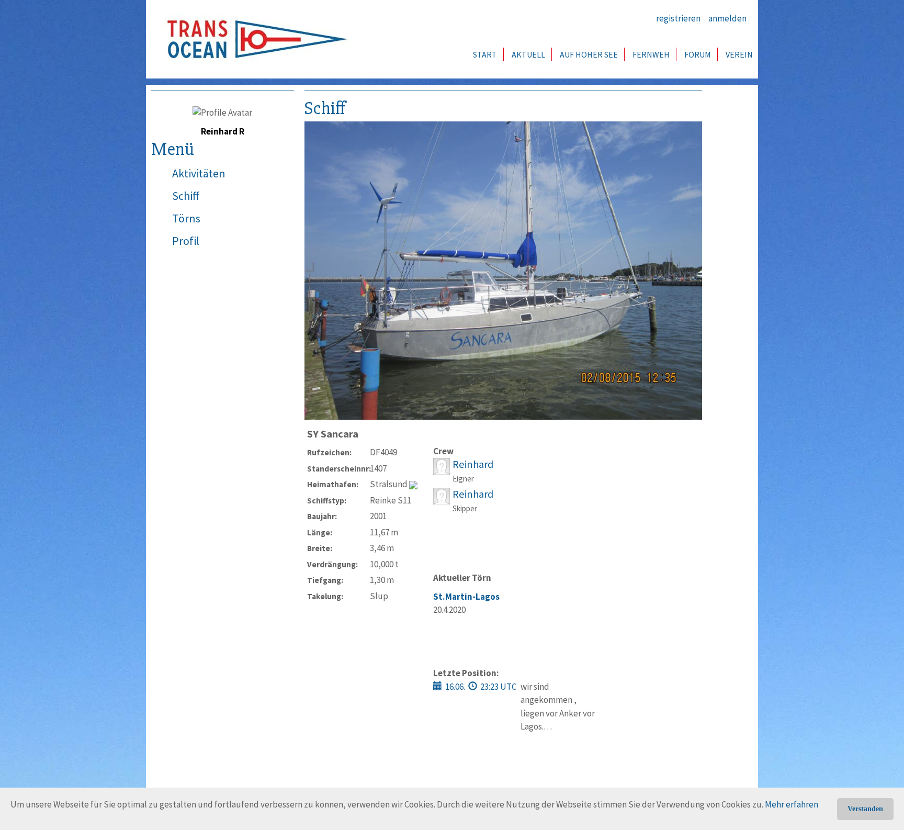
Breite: (319, 548)
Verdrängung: (332, 564)
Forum (697, 54)
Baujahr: (322, 516)
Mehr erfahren (791, 804)
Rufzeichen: (329, 452)
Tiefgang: (325, 580)
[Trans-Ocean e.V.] (253, 39)
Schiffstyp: (326, 501)
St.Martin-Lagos (466, 596)
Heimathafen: (332, 484)
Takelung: (325, 596)
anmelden (727, 18)
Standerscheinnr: (338, 469)
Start (485, 54)
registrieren (678, 18)
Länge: (319, 532)
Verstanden (865, 809)
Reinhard (473, 464)
